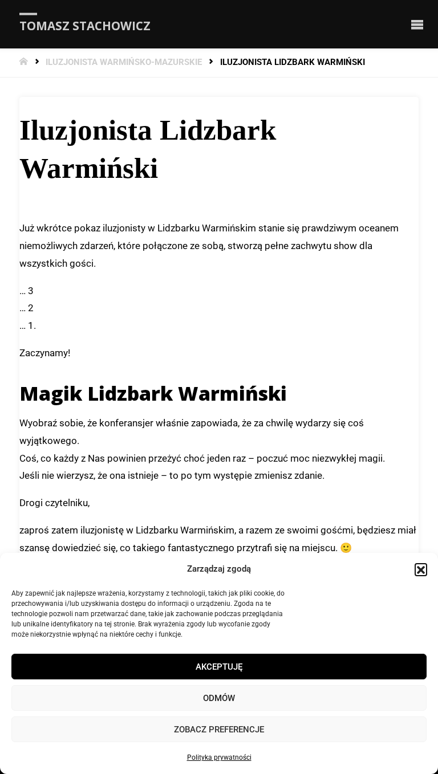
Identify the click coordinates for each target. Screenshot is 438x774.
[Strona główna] (24, 62)
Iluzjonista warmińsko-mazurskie (124, 62)
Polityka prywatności (219, 757)
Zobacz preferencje (219, 729)
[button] (421, 569)
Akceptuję (219, 667)
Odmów (219, 698)
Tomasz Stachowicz (85, 25)
